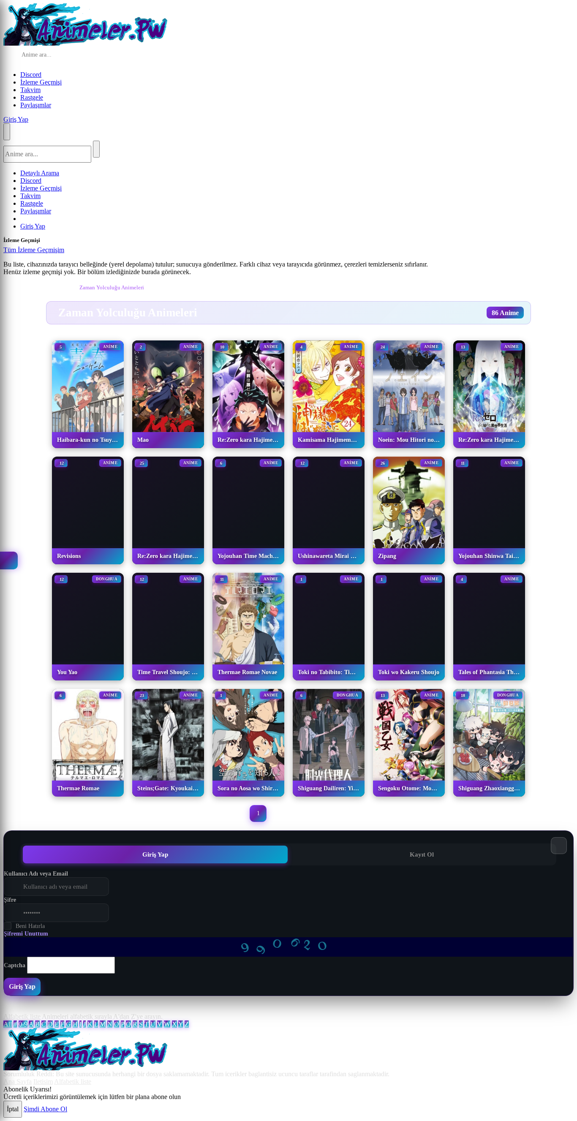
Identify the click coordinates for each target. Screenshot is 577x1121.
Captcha (14, 965)
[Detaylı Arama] (120, 55)
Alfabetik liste (22, 1016)
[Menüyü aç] (6, 131)
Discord (30, 74)
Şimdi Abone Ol (45, 1109)
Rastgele (31, 97)
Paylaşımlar (35, 105)
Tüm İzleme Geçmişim (33, 249)
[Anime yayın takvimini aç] (9, 560)
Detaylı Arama (39, 173)
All (7, 1024)
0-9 (23, 1024)
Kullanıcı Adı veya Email (36, 874)
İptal (13, 1109)
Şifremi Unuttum (26, 934)
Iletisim (43, 1081)
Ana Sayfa (17, 1081)
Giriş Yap (15, 119)
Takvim (30, 89)
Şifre (10, 900)
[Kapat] (72, 252)
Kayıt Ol (422, 854)
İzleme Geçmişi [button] (41, 82)
